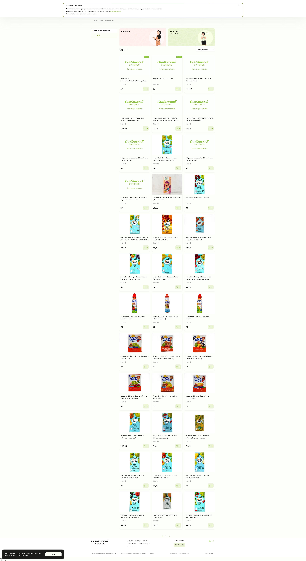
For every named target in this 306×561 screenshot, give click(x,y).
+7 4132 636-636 (179, 540)
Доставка (145, 541)
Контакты (131, 546)
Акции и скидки (144, 544)
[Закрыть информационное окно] (239, 6)
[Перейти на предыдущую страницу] (169, 536)
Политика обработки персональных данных (104, 553)
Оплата (130, 541)
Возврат (137, 541)
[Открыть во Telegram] (213, 541)
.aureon (213, 553)
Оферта (152, 553)
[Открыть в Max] (209, 541)
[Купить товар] (146, 89)
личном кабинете (115, 11)
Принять (53, 554)
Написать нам (179, 545)
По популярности (202, 50)
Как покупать (132, 544)
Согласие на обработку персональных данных (133, 553)
